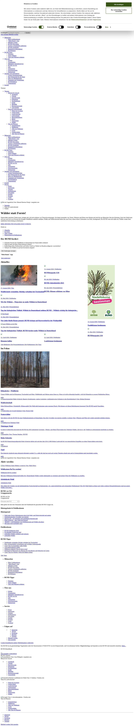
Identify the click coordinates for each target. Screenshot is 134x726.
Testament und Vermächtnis (16, 80)
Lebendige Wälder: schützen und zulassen (16, 534)
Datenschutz (11, 72)
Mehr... (124, 646)
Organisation (11, 62)
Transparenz (11, 68)
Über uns (7, 59)
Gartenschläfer (16, 132)
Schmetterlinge (16, 125)
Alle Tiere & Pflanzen (18, 134)
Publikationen (12, 191)
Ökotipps (10, 54)
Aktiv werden (8, 233)
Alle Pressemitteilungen (17, 344)
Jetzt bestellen (5, 653)
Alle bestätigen (119, 4)
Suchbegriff (4, 32)
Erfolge (10, 60)
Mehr (106, 27)
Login (9, 197)
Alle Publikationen (29, 344)
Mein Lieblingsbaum (14, 39)
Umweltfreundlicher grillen (12, 547)
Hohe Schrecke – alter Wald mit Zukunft (16, 520)
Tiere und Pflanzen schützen (16, 57)
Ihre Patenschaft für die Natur (16, 77)
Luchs (13, 130)
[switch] (61, 27)
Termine (10, 189)
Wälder (14, 122)
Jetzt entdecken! (5, 258)
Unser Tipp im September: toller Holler (15, 546)
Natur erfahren (12, 55)
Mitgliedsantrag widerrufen (25, 643)
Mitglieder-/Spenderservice (16, 64)
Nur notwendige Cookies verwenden (119, 10)
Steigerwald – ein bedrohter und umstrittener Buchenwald (21, 518)
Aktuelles (7, 230)
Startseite (7, 205)
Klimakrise (15, 99)
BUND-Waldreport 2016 (11, 530)
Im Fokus (7, 232)
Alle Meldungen (5, 344)
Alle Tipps (38, 344)
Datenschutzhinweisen (79, 19)
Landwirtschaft (16, 114)
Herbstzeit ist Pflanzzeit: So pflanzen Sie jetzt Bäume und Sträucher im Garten (26, 550)
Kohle (13, 102)
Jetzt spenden (5, 34)
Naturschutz (15, 120)
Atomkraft (15, 94)
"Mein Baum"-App (13, 41)
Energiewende (16, 98)
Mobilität (14, 104)
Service (6, 184)
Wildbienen (15, 127)
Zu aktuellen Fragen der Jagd (12, 532)
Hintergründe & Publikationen (13, 235)
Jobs (9, 67)
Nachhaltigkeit (16, 101)
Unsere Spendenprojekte (15, 75)
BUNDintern (12, 50)
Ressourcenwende (17, 106)
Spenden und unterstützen (11, 73)
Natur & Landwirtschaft (15, 109)
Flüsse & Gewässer (17, 111)
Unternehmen (12, 83)
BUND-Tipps (8, 52)
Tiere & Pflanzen (13, 124)
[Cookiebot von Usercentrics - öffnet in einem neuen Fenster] (12, 27)
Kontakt (10, 196)
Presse (10, 186)
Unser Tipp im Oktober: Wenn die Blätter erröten (18, 552)
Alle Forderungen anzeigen (8, 251)
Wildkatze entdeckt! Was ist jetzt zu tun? (16, 549)
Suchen (28, 32)
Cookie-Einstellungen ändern (9, 643)
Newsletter (11, 192)
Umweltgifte (15, 107)
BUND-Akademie (13, 47)
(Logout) (10, 199)
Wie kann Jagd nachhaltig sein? (13, 523)
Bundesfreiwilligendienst (15, 49)
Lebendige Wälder (9, 535)
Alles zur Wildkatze (17, 129)
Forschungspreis (12, 70)
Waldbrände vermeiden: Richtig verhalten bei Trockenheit (21, 542)
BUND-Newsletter (13, 44)
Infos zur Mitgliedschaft (15, 78)
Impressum (97, 19)
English (6, 85)
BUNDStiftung (12, 82)
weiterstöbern (13, 653)
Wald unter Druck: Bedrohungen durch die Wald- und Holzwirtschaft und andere (27, 515)
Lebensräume (15, 116)
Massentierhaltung (17, 117)
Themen (6, 91)
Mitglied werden (13, 34)
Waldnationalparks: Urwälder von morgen (16, 517)
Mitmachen (7, 37)
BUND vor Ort (12, 65)
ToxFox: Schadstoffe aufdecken (17, 46)
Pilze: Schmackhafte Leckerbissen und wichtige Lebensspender (22, 544)
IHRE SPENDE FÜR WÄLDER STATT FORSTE (16, 224)
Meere (13, 119)
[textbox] (16, 33)
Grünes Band (15, 112)
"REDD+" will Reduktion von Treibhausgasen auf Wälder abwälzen (24, 522)
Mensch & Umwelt (13, 93)
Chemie (14, 96)
